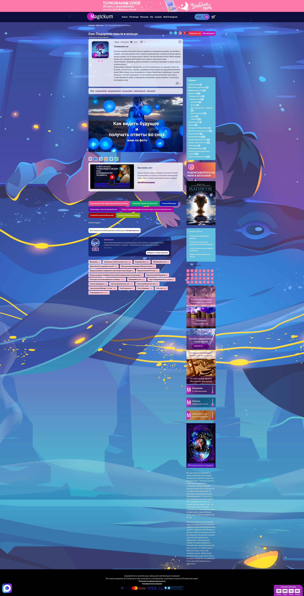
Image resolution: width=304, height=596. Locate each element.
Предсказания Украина (157, 275)
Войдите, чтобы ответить (157, 253)
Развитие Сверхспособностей (145, 203)
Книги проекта (194, 122)
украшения (114, 91)
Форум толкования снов (198, 157)
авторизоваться (132, 230)
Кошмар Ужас (142, 262)
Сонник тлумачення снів (198, 142)
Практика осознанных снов (200, 131)
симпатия (139, 91)
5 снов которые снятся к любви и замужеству (201, 249)
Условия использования (152, 584)
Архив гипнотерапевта (198, 87)
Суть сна (161, 288)
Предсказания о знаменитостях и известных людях (112, 271)
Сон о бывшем (144, 288)
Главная (91, 25)
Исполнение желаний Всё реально (199, 237)
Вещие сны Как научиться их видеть (200, 255)
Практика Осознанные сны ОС (103, 266)
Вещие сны (194, 93)
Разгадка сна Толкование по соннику (107, 279)
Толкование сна (99, 293)
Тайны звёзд (193, 145)
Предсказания (195, 134)
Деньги (194, 105)
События (195, 119)
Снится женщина (98, 284)
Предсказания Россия (147, 271)
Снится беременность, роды (161, 279)
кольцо (127, 91)
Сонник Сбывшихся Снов (128, 215)
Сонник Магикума (169, 203)
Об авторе (134, 17)
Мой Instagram (170, 17)
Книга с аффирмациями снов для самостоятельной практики (146, 209)
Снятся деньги (127, 288)
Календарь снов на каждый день (103, 209)
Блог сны (100, 25)
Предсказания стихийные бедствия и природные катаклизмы (116, 275)
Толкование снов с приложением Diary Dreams (109, 203)
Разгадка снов (196, 99)
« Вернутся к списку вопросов (98, 37)
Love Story (196, 102)
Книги (125, 17)
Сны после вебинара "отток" (103, 288)
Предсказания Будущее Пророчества (138, 266)
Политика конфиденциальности (152, 581)
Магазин (144, 17)
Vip (151, 17)
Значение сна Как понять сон (117, 262)
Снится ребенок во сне (147, 284)
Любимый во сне (161, 262)
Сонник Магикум (196, 137)
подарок (101, 91)
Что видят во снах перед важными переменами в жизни (201, 243)
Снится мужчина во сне (121, 284)
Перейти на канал (146, 183)
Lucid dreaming (194, 84)
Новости (192, 125)
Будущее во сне (196, 96)
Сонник (158, 17)
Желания (95, 262)
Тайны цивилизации (196, 148)
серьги (151, 91)
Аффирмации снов (196, 90)
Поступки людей (198, 113)
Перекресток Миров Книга (199, 128)
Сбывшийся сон (136, 279)
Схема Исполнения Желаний (102, 215)
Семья (194, 116)
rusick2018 (108, 240)
